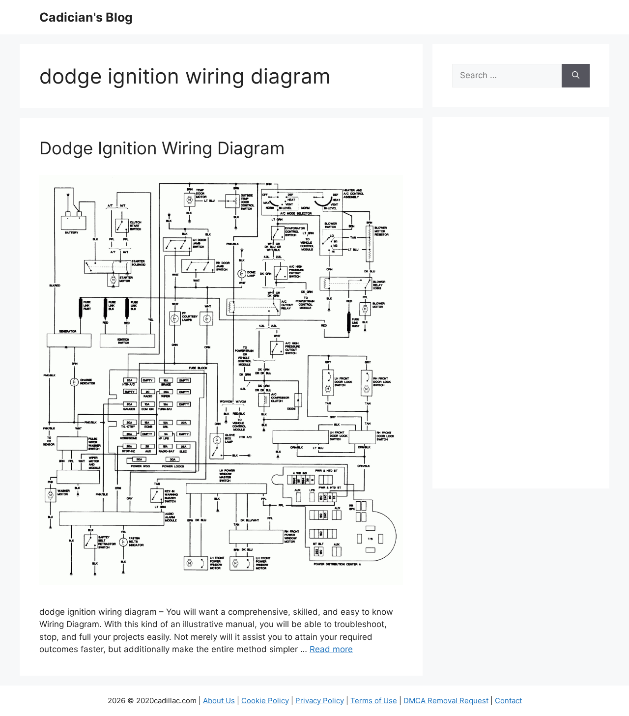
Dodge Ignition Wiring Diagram (162, 148)
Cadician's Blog (86, 17)
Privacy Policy (319, 700)
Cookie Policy (265, 700)
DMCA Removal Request (445, 700)
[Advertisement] (521, 309)
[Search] (576, 75)
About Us (219, 700)
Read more (331, 649)
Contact (508, 700)
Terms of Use (373, 700)
